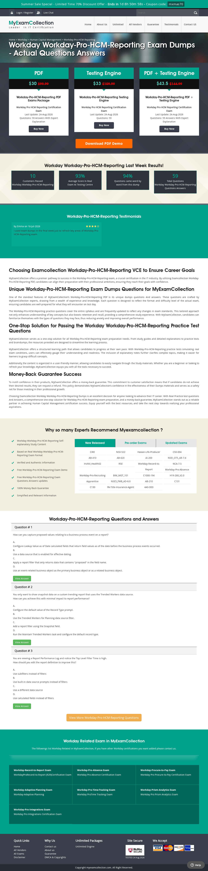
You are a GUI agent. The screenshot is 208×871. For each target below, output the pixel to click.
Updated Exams (176, 443)
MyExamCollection (31, 24)
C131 (177, 481)
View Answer (22, 578)
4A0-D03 (148, 487)
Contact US (190, 24)
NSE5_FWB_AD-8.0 (120, 481)
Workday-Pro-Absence (177, 469)
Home (88, 24)
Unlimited (118, 24)
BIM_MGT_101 (120, 475)
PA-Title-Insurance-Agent (120, 487)
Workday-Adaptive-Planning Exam (33, 789)
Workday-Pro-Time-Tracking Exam (96, 789)
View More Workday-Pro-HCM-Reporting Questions (104, 718)
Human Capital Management (45, 39)
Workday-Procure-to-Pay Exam (158, 770)
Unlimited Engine (85, 846)
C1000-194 (149, 475)
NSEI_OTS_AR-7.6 (177, 457)
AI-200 (148, 457)
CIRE (92, 451)
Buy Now (39, 128)
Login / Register (24, 12)
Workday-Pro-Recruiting (92, 475)
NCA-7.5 (177, 463)
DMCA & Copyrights (55, 857)
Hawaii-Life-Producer (148, 451)
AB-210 (149, 481)
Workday (22, 39)
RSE (121, 463)
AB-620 (120, 457)
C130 (92, 487)
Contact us (50, 846)
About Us (102, 24)
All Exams (19, 853)
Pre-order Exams (135, 443)
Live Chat (48, 12)
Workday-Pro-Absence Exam (93, 770)
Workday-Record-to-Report (149, 466)
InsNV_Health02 (92, 463)
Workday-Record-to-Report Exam (32, 770)
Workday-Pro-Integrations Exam (32, 809)
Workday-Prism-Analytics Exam (158, 789)
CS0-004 (177, 451)
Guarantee (153, 24)
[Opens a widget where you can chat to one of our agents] (196, 865)
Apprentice (92, 481)
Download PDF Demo (104, 143)
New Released (95, 443)
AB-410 (92, 457)
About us (49, 850)
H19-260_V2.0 (177, 475)
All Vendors (135, 24)
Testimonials (171, 24)
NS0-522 (120, 451)
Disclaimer (19, 857)
